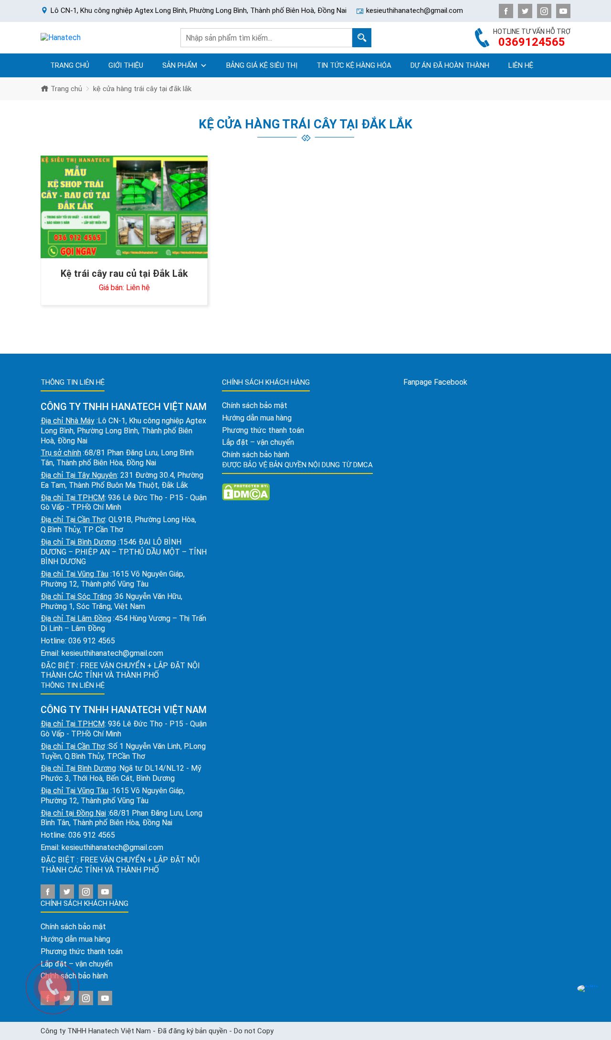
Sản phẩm (179, 65)
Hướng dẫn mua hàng (75, 939)
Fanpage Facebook (435, 382)
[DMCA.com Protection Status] (246, 491)
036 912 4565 (91, 640)
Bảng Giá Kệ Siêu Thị (261, 65)
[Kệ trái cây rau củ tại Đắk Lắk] (124, 207)
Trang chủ (69, 65)
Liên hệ (520, 65)
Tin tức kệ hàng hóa (353, 65)
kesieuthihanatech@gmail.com (112, 653)
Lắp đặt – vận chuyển (258, 442)
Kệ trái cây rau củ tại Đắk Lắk (124, 273)
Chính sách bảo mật (73, 926)
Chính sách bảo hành (255, 454)
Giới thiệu (125, 65)
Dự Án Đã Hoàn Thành (450, 65)
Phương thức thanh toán (263, 430)
